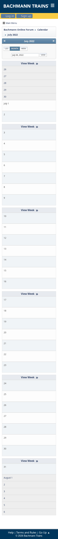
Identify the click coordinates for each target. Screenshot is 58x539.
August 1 (8, 477)
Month (14, 48)
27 (5, 76)
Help (11, 532)
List (6, 48)
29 (5, 89)
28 (5, 83)
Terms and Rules (26, 532)
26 (5, 69)
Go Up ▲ (44, 532)
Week (23, 48)
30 (5, 96)
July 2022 (29, 41)
